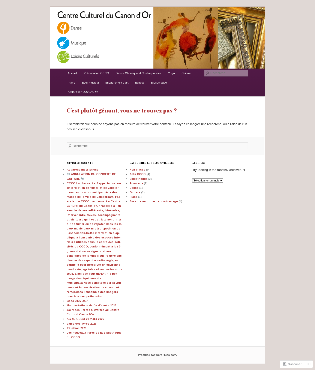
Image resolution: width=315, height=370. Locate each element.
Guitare (186, 73)
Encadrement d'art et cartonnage (153, 201)
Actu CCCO (137, 174)
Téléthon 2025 (76, 328)
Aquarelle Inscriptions (82, 169)
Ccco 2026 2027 (77, 301)
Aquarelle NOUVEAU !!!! (83, 91)
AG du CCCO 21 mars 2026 (85, 319)
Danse (133, 187)
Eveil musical (90, 82)
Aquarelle (136, 183)
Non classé (137, 169)
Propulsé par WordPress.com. (157, 355)
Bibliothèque (159, 82)
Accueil (72, 73)
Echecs (139, 82)
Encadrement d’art (116, 82)
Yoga (171, 73)
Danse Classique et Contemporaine (138, 73)
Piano (71, 82)
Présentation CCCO (96, 73)
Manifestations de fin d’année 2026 (91, 305)
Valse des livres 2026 (81, 323)
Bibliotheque (138, 178)
